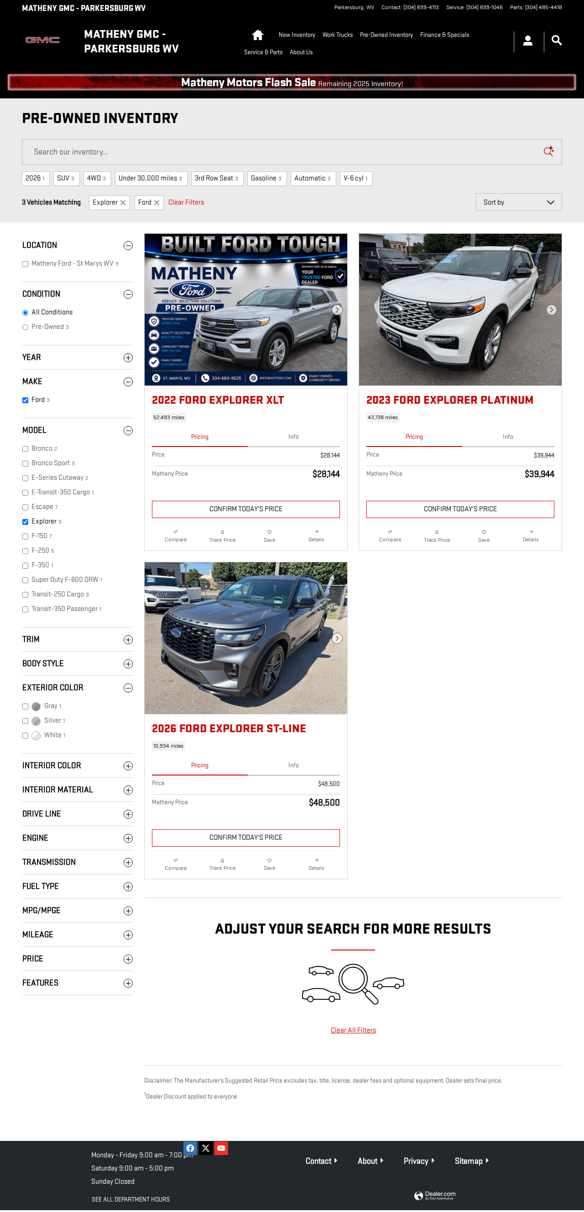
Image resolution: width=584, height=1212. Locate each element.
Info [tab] (293, 437)
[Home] (45, 42)
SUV (65, 178)
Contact (318, 1161)
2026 (35, 178)
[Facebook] (190, 1148)
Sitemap (469, 1161)
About (367, 1161)
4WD (96, 178)
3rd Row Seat (216, 178)
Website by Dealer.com (434, 1196)
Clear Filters (186, 202)
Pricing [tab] (200, 437)
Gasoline (266, 178)
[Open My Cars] (525, 41)
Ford (144, 202)
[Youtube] (221, 1148)
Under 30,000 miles (150, 178)
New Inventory (297, 35)
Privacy (416, 1161)
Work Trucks (338, 35)
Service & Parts (263, 52)
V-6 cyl (355, 178)
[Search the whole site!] (557, 40)
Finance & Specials (444, 35)
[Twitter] (206, 1148)
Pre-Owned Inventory (386, 35)
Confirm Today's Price (246, 509)
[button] (246, 417)
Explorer (105, 202)
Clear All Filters (353, 1030)
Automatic (312, 178)
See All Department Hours (131, 1199)
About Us (301, 52)
